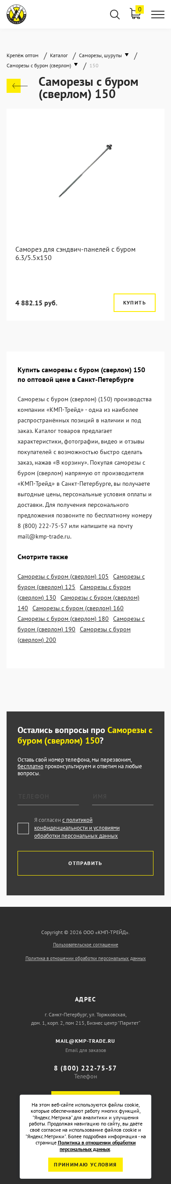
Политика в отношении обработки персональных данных (85, 958)
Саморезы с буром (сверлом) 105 (63, 576)
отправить (85, 863)
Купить (134, 302)
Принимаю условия (85, 1164)
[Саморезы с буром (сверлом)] (17, 85)
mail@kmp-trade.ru (85, 1040)
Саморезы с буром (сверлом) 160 (78, 608)
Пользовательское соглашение (85, 945)
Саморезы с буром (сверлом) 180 (63, 619)
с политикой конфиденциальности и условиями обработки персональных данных (77, 827)
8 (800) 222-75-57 (85, 1068)
